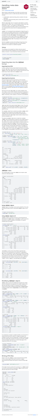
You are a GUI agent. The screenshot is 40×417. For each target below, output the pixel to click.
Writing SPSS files (33, 17)
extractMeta (5, 225)
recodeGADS (8, 315)
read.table (10, 98)
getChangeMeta (11, 344)
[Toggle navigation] (36, 1)
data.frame (7, 133)
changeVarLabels (9, 293)
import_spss (8, 75)
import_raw (8, 167)
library (4, 58)
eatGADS (4, 1)
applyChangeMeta (9, 349)
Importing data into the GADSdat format (33, 10)
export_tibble (10, 372)
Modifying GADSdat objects (33, 15)
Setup (31, 6)
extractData (8, 262)
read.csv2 (10, 100)
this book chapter (5, 84)
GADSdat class (33, 12)
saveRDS (4, 213)
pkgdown (34, 414)
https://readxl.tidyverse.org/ (18, 86)
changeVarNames (9, 300)
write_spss (5, 364)
